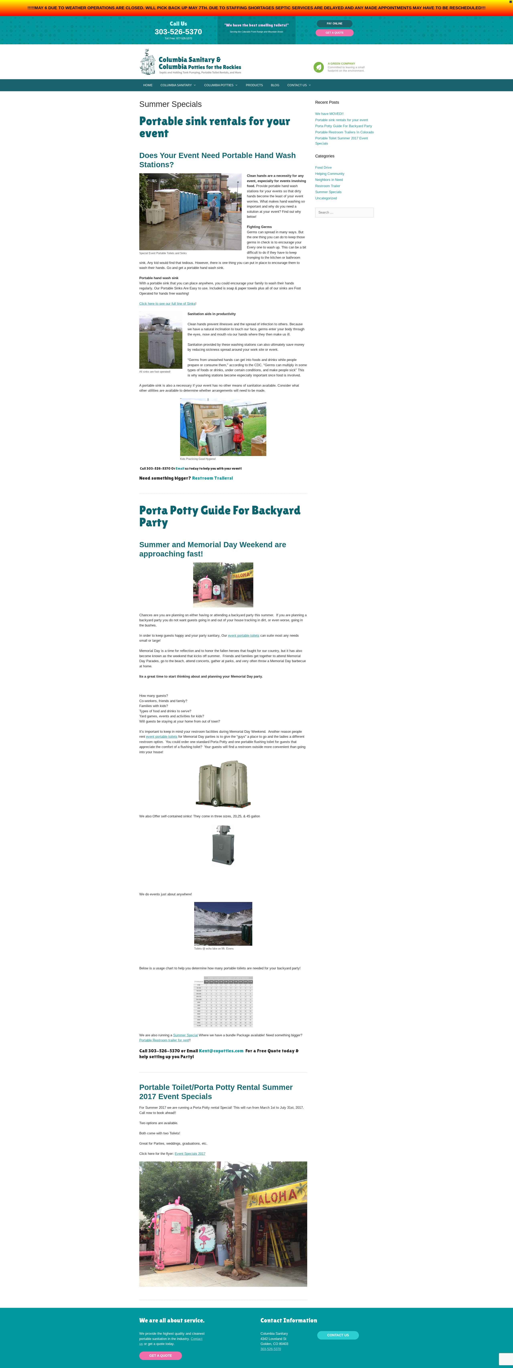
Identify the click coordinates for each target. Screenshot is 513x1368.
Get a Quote (335, 32)
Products (254, 85)
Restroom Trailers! (212, 478)
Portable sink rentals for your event (214, 127)
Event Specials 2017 (190, 1154)
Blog (275, 85)
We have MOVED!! (329, 114)
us (141, 1344)
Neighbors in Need (329, 180)
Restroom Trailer (327, 186)
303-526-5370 (178, 31)
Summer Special (185, 1035)
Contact (196, 1339)
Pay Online (334, 23)
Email (180, 468)
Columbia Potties (218, 85)
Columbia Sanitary (176, 85)
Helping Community (329, 174)
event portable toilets (243, 635)
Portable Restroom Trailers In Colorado (344, 132)
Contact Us (297, 85)
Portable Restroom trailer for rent (164, 1040)
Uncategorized (326, 198)
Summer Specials (328, 192)
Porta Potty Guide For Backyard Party (220, 516)
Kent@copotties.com (221, 1050)
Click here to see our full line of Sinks (167, 304)
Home (147, 85)
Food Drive (323, 167)
